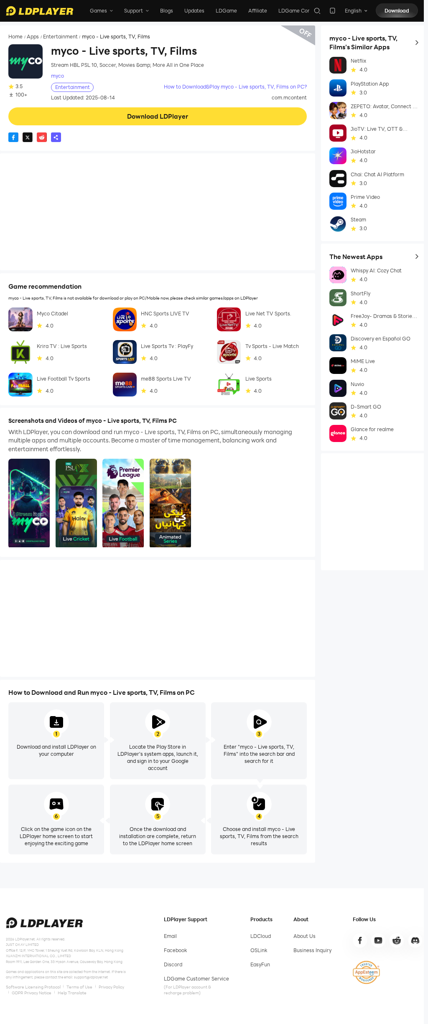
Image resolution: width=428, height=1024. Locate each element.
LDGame (226, 11)
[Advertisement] (157, 211)
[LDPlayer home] (39, 11)
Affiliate (257, 11)
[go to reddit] (397, 940)
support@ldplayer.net (91, 977)
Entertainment (60, 37)
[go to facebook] (360, 940)
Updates (194, 11)
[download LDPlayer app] (332, 10)
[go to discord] (415, 940)
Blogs (166, 11)
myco (57, 76)
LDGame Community (303, 11)
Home (15, 37)
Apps (33, 37)
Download (397, 11)
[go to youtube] (378, 940)
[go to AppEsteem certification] (366, 972)
